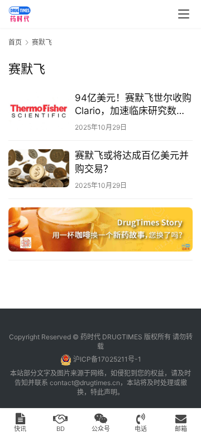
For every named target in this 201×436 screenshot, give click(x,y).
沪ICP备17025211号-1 (107, 359)
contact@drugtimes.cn (85, 382)
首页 (15, 42)
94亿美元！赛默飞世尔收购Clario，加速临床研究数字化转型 (133, 104)
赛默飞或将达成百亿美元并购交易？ (132, 162)
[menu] (183, 14)
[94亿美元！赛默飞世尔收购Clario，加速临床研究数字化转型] (38, 111)
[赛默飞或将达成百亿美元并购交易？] (38, 168)
